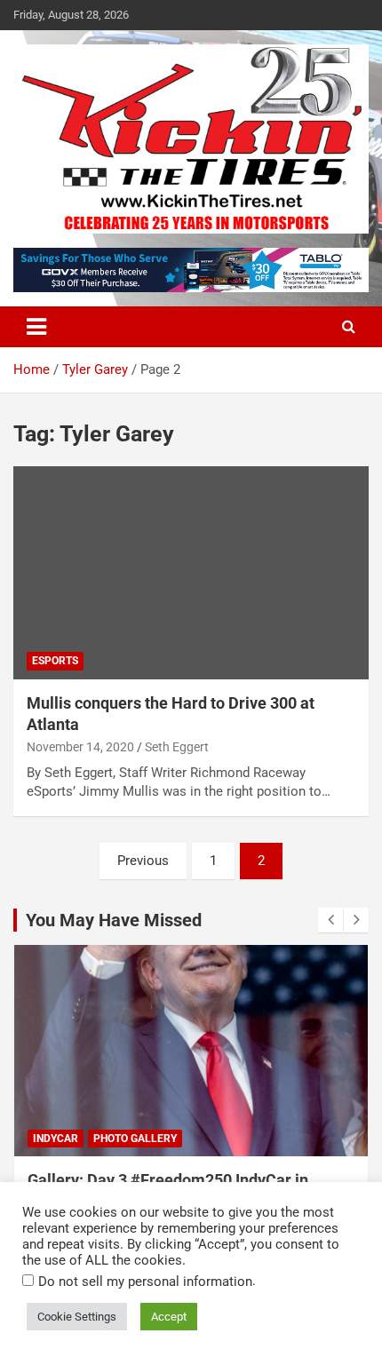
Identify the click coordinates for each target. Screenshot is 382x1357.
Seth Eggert (177, 747)
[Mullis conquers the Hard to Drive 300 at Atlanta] (191, 573)
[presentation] (330, 920)
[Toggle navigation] (36, 326)
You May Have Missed (114, 920)
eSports (55, 661)
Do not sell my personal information (145, 1282)
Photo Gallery (135, 1138)
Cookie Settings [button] (76, 1316)
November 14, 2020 (80, 747)
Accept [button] (169, 1316)
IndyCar (55, 1138)
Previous (143, 861)
